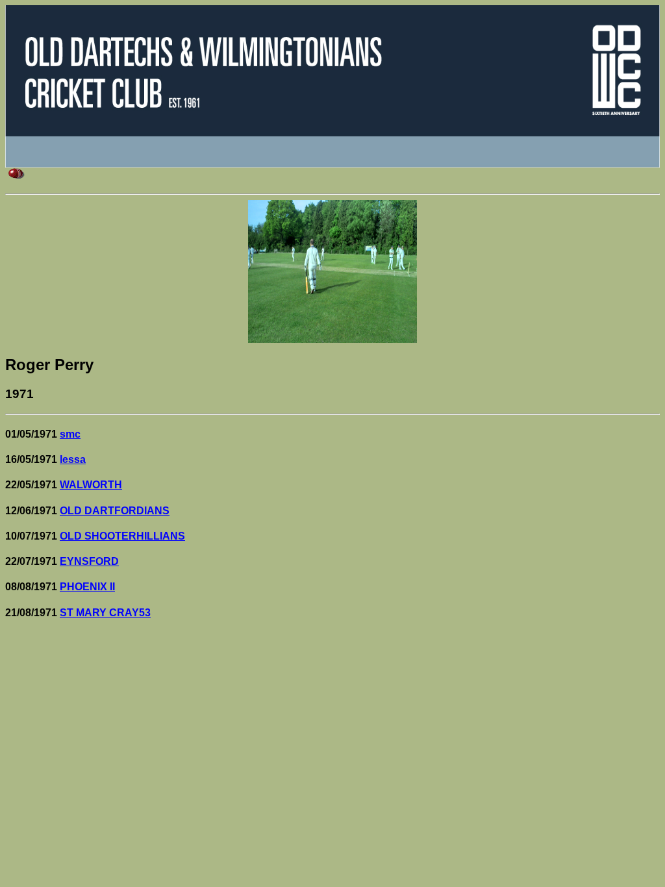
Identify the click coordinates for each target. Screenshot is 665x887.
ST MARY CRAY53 (105, 612)
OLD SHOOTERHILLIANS (122, 536)
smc (70, 434)
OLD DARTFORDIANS (114, 510)
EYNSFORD (89, 561)
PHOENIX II (87, 586)
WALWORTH (91, 484)
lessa (73, 459)
